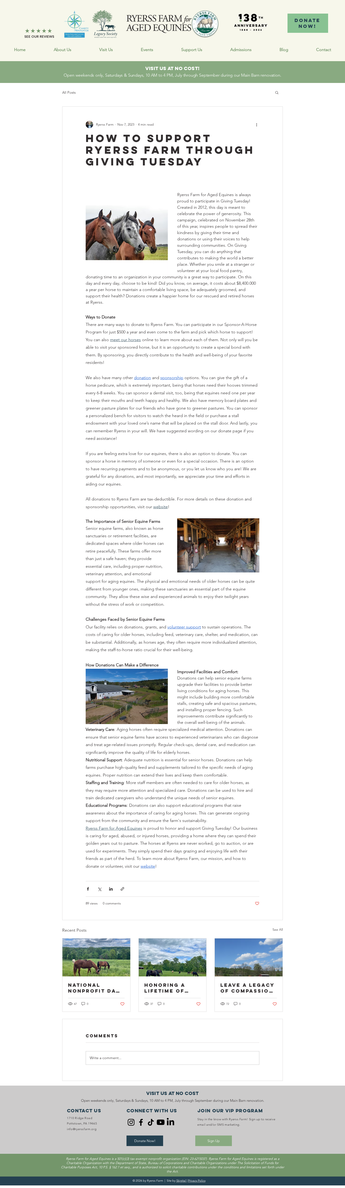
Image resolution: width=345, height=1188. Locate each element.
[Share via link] (122, 889)
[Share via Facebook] (88, 889)
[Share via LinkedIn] (111, 889)
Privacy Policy (197, 1180)
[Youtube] (160, 1122)
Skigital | (181, 1180)
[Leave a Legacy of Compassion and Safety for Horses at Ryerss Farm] (249, 957)
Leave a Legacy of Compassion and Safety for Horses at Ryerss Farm (247, 988)
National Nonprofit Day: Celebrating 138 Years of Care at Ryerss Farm (95, 988)
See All (277, 929)
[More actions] (256, 124)
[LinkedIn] (170, 1122)
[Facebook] (141, 1122)
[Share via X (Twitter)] (99, 889)
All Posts (69, 92)
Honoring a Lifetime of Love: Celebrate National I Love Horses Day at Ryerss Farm (172, 988)
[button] (191, 49)
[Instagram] (131, 1122)
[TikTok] (150, 1122)
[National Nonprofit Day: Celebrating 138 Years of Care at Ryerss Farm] (96, 957)
